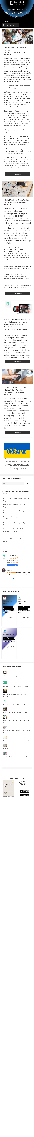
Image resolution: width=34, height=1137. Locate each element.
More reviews (17, 579)
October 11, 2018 (12, 392)
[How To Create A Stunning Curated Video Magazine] (5, 692)
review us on (11, 565)
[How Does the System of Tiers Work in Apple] (5, 684)
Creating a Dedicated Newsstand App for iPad (15, 757)
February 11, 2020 (12, 202)
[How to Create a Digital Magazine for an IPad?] (5, 710)
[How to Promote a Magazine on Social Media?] (5, 738)
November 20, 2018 (13, 329)
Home (6, 22)
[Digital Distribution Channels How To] (5, 747)
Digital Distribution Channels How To (13, 749)
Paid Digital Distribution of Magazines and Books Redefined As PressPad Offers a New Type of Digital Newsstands (17, 308)
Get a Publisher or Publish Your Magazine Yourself (17, 36)
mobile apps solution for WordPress (9, 647)
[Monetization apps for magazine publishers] (5, 702)
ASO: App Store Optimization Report (13, 535)
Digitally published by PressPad (8, 796)
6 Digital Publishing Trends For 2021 (17, 189)
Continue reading (20, 174)
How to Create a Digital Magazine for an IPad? (15, 712)
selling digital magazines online (9, 618)
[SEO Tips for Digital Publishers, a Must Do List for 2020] (5, 728)
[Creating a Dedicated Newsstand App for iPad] (5, 755)
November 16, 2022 (13, 53)
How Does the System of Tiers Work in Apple (15, 686)
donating (24, 468)
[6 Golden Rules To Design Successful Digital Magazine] (5, 674)
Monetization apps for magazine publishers (15, 704)
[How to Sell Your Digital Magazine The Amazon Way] (5, 718)
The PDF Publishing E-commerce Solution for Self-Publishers (17, 376)
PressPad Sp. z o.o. (14, 555)
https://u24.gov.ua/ (17, 469)
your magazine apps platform (24, 618)
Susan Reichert (11, 569)
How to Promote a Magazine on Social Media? (16, 741)
